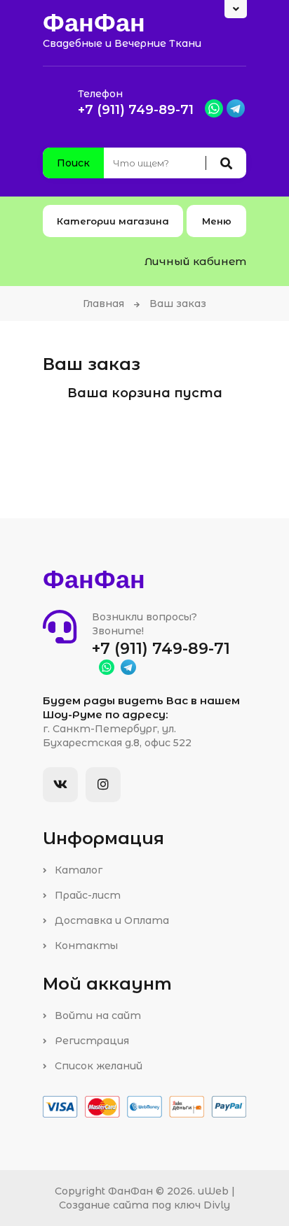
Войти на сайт (96, 1015)
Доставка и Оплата (110, 920)
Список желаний (97, 1066)
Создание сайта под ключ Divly (144, 1205)
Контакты (85, 945)
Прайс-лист (86, 895)
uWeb (213, 1191)
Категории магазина (113, 221)
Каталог (77, 870)
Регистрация (90, 1040)
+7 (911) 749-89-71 (136, 109)
